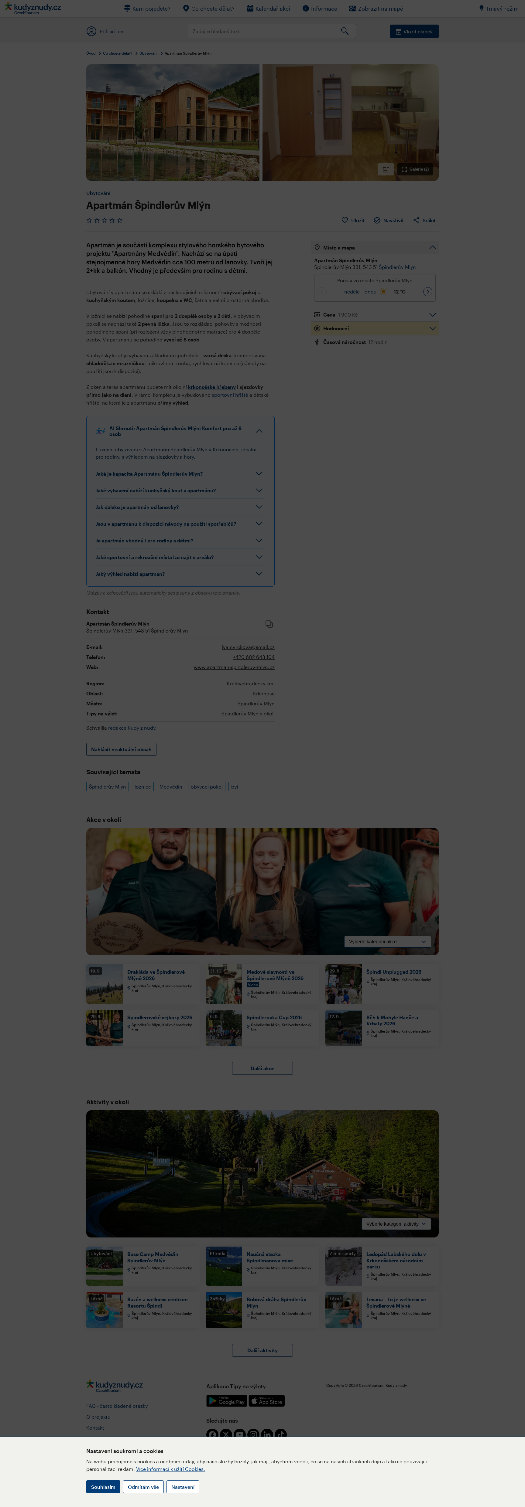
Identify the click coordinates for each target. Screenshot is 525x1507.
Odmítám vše (143, 1487)
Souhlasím (103, 1487)
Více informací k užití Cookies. (170, 1469)
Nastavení (182, 1487)
